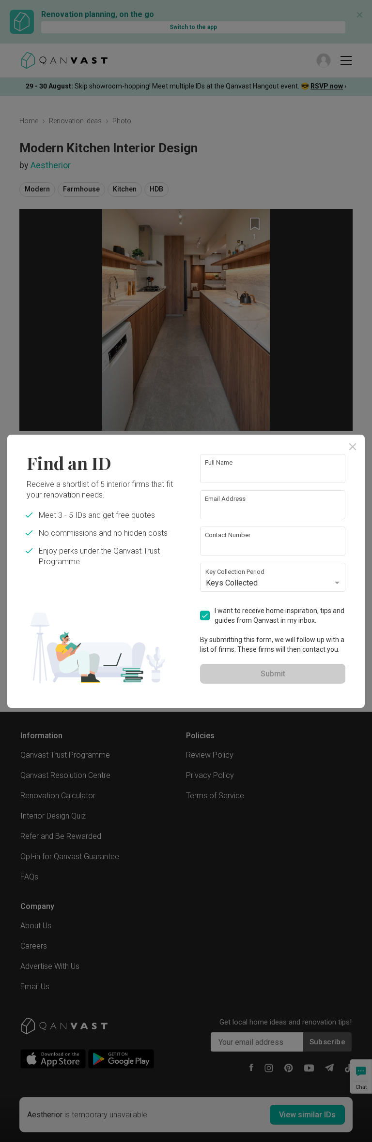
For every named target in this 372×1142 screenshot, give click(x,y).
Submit (273, 673)
